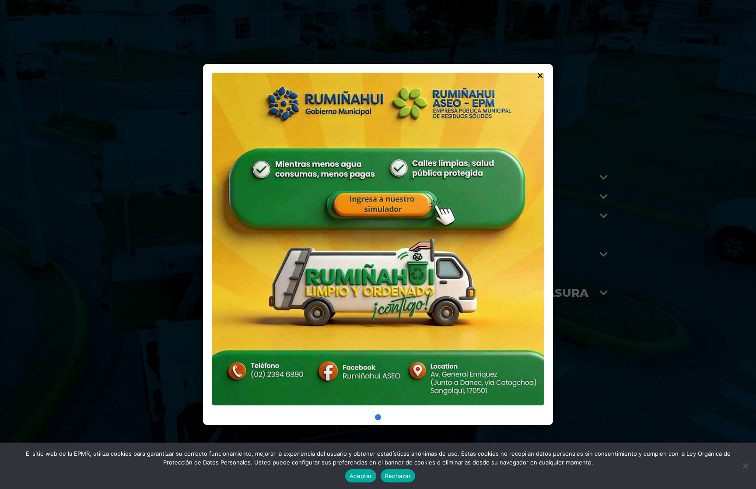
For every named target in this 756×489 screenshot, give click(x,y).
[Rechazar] (745, 465)
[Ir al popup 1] (378, 417)
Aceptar (361, 475)
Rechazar (398, 475)
